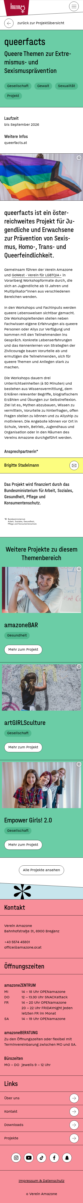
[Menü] (74, 6)
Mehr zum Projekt (23, 649)
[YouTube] (29, 1158)
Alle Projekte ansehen (41, 870)
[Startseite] (16, 7)
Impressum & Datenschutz (41, 1181)
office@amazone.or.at (23, 947)
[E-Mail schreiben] (74, 465)
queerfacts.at (15, 143)
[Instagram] (16, 1158)
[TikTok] (41, 1158)
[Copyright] (79, 158)
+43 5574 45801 (17, 942)
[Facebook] (54, 1158)
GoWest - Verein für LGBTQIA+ (37, 275)
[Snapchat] (67, 1158)
